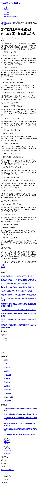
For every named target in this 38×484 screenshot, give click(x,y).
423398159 (4, 482)
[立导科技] (7, 382)
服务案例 (7, 9)
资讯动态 (7, 11)
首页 (5, 7)
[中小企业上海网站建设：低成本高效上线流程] (15, 283)
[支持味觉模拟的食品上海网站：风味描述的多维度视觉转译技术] (19, 300)
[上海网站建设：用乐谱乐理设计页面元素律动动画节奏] (18, 310)
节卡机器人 (7, 393)
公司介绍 (7, 12)
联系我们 (7, 14)
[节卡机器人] (8, 389)
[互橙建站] (11, 3)
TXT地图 (7, 443)
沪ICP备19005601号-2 (7, 470)
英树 (5, 363)
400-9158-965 (8, 448)
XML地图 (7, 442)
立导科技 (7, 386)
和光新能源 (7, 401)
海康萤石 (7, 371)
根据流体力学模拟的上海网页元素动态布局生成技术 (20, 414)
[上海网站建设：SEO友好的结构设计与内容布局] (16, 291)
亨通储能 (7, 378)
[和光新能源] (8, 397)
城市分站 (7, 440)
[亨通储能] (7, 375)
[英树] (6, 360)
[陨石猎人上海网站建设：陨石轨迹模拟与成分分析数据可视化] (19, 321)
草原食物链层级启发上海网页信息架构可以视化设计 (20, 434)
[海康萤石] (7, 367)
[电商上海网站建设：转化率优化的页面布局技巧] (16, 276)
